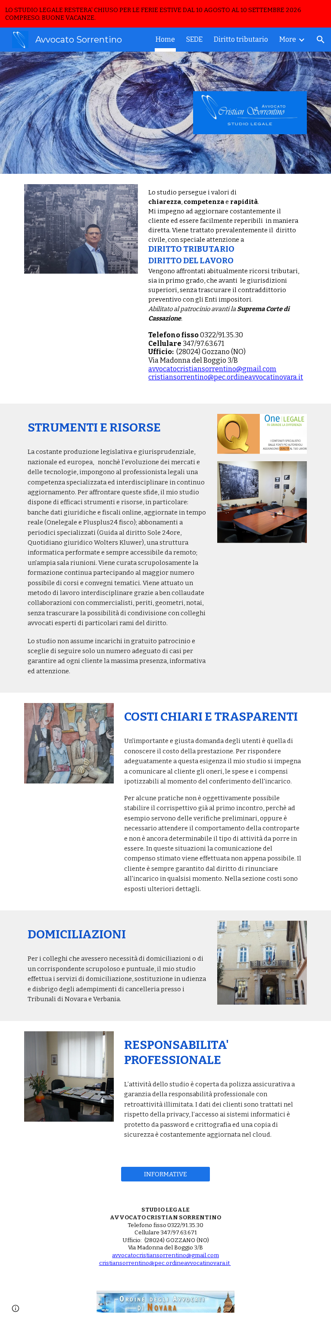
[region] (165, 14)
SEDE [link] (194, 39)
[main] (225, 288)
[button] (320, 39)
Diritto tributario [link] (241, 39)
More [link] (287, 39)
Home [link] (165, 39)
